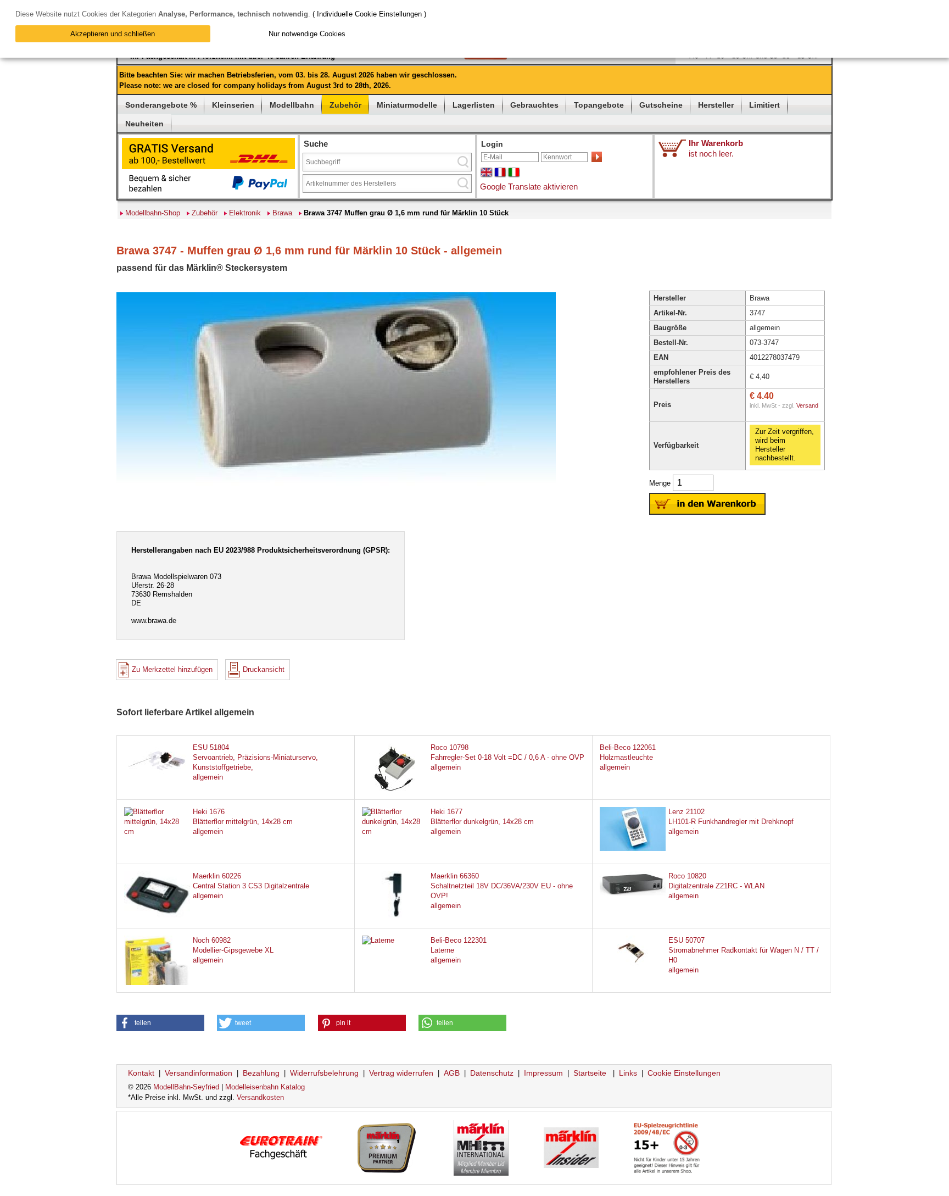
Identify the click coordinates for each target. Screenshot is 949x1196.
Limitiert (764, 105)
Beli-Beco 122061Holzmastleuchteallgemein (628, 757)
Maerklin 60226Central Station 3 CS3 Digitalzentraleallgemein (251, 886)
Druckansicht (263, 669)
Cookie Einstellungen (684, 1073)
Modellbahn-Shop (152, 213)
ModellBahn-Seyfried (186, 1087)
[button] (160, 1023)
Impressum (543, 1073)
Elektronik (245, 213)
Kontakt (141, 1073)
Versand (807, 405)
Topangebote (599, 105)
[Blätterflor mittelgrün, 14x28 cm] (157, 831)
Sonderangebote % (161, 105)
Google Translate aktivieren (529, 186)
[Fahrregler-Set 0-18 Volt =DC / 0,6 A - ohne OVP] (395, 792)
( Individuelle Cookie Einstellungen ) (369, 14)
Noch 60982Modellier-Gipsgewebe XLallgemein (233, 950)
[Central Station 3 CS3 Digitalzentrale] (157, 915)
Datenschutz (491, 1073)
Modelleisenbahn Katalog (265, 1087)
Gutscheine (661, 105)
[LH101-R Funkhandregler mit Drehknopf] (633, 848)
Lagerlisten (474, 105)
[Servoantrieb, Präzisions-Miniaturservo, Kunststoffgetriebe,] (157, 773)
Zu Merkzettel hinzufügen (172, 669)
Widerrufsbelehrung (324, 1073)
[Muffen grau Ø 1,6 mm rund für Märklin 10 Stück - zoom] (336, 485)
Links (628, 1073)
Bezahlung (261, 1073)
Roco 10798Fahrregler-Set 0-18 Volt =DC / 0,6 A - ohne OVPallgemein (507, 757)
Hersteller (716, 105)
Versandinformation (198, 1073)
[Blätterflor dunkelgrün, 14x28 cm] (395, 831)
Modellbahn (292, 105)
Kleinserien (233, 105)
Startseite (589, 1073)
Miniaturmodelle (407, 105)
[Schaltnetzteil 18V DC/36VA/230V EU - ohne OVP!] (395, 915)
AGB (452, 1073)
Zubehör (345, 105)
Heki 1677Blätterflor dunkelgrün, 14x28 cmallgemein (482, 822)
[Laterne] (378, 940)
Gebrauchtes (534, 105)
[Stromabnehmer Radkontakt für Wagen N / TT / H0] (633, 966)
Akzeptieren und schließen (112, 34)
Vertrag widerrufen (401, 1073)
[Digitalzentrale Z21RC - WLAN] (633, 893)
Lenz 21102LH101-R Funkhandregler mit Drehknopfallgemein (731, 822)
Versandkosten (260, 1097)
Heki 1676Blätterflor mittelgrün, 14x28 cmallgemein (243, 822)
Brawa (282, 213)
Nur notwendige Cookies (307, 34)
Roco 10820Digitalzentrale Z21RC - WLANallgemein (716, 886)
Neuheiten (144, 123)
